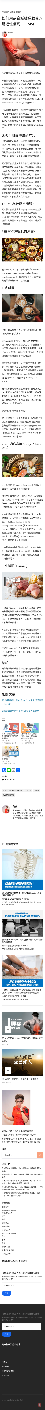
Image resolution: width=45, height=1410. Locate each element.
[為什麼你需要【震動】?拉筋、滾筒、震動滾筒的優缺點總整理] (30, 728)
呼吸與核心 (12, 902)
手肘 (3, 1236)
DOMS (28, 790)
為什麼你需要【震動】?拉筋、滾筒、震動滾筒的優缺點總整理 (29, 736)
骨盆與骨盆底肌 (8, 1250)
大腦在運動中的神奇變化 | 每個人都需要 (20, 711)
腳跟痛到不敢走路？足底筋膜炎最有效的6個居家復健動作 (22, 941)
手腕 (3, 1240)
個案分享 (5, 1207)
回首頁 (4, 1362)
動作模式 (5, 902)
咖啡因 (36, 790)
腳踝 (32, 949)
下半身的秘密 (6, 949)
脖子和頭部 (37, 902)
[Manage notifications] (39, 1405)
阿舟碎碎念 (6, 1254)
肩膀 (31, 902)
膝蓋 (3, 1219)
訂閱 (7, 1293)
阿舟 (11, 32)
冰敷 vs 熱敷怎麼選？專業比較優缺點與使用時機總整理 (10, 736)
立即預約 (5, 1375)
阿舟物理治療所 (8, 1371)
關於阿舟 (5, 1366)
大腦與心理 (5, 12)
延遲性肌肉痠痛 (8, 795)
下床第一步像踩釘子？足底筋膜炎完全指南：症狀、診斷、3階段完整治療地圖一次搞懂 (22, 991)
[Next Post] (22, 1023)
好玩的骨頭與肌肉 (15, 12)
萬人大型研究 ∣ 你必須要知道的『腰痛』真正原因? (22, 1039)
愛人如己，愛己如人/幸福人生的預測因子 (20, 1079)
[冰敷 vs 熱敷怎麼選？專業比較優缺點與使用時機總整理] (10, 728)
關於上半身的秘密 (8, 905)
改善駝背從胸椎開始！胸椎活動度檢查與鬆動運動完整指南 (22, 894)
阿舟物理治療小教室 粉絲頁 (14, 1261)
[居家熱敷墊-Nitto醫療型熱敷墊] (10, 751)
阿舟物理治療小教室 (11, 1344)
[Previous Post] (22, 1062)
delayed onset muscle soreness (12, 790)
